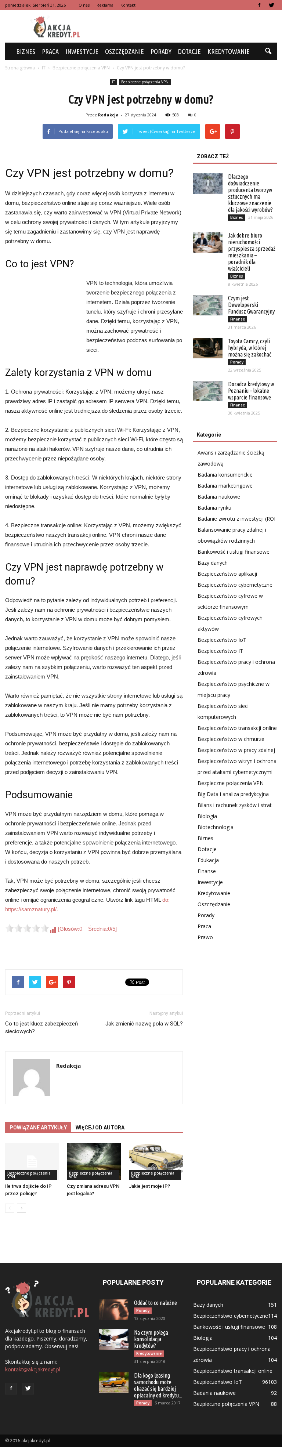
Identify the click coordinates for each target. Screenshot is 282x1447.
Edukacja (208, 860)
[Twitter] (271, 5)
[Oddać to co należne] (114, 1309)
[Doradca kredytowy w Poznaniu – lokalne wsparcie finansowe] (208, 391)
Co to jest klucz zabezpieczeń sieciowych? (41, 1027)
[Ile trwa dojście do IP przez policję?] (32, 1161)
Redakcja (108, 114)
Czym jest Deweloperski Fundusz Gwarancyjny (251, 305)
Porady (161, 51)
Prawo (205, 937)
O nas (84, 5)
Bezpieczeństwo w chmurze (231, 738)
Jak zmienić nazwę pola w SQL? (144, 1023)
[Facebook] (259, 5)
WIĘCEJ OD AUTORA (100, 1128)
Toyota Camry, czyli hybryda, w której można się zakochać (249, 348)
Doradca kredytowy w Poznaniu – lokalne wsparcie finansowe (251, 391)
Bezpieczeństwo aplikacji (227, 573)
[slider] (27, 928)
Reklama (105, 5)
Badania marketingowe (225, 485)
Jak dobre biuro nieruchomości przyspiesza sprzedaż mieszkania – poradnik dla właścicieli (251, 252)
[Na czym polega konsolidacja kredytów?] (114, 1339)
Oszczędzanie (124, 51)
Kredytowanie (228, 51)
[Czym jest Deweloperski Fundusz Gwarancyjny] (208, 305)
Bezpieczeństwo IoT (222, 639)
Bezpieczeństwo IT (220, 650)
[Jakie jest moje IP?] (156, 1161)
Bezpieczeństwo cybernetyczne (235, 584)
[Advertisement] (190, 26)
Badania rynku (214, 507)
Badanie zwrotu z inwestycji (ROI (236, 518)
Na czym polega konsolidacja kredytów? (151, 1339)
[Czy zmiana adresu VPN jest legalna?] (94, 1161)
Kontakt (127, 5)
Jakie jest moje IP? (149, 1186)
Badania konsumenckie (225, 474)
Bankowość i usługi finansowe (234, 551)
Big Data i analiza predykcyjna (233, 794)
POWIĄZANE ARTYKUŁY (38, 1128)
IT (113, 81)
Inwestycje (81, 51)
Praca (50, 51)
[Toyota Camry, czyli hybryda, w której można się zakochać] (208, 348)
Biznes (25, 51)
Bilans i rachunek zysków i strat (235, 805)
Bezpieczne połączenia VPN (145, 81)
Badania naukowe (219, 496)
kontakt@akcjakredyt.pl (32, 1369)
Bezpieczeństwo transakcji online (237, 727)
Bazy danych (213, 562)
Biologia (207, 816)
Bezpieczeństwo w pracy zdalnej (236, 749)
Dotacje (189, 51)
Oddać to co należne (155, 1302)
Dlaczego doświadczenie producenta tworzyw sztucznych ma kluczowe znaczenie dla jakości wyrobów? (250, 193)
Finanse (237, 319)
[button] (268, 51)
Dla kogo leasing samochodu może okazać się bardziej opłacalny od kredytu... (158, 1385)
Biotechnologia (216, 827)
